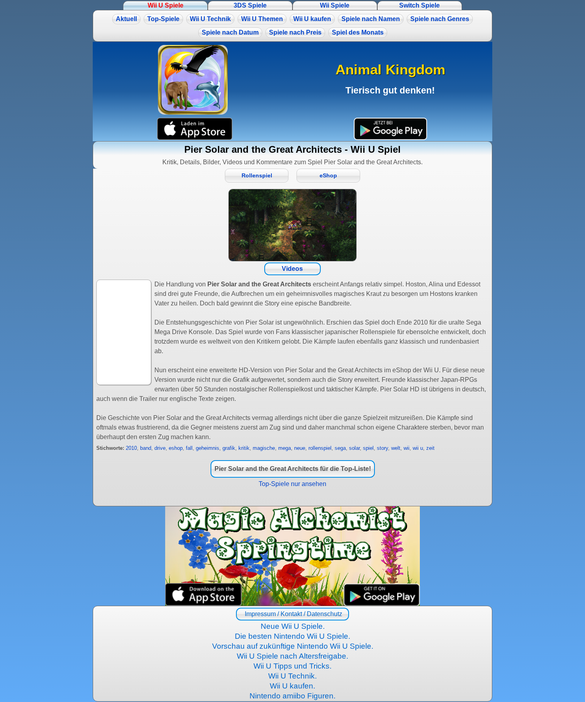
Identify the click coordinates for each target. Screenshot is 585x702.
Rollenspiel (257, 176)
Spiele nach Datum (230, 32)
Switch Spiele (419, 5)
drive (160, 448)
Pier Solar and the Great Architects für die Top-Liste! (292, 468)
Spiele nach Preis (295, 32)
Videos (292, 268)
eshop (176, 448)
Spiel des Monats (358, 32)
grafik (228, 448)
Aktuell (126, 19)
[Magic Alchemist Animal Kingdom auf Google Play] (390, 129)
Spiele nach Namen (370, 19)
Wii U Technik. (292, 676)
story (382, 448)
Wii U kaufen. (292, 686)
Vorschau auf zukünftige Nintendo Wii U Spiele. (292, 646)
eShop (328, 176)
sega (340, 448)
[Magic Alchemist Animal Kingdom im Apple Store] (194, 129)
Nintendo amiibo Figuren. (292, 696)
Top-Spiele (163, 19)
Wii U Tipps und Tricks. (293, 666)
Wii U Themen (262, 19)
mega (284, 448)
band (145, 448)
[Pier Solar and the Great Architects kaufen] (292, 225)
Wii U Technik (210, 19)
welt (395, 448)
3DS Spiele (250, 5)
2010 (131, 448)
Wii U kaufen (312, 19)
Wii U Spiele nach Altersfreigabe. (292, 656)
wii (407, 448)
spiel (368, 448)
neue (299, 448)
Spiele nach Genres (439, 19)
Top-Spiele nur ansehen (292, 483)
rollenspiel (320, 448)
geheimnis (207, 448)
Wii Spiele (334, 5)
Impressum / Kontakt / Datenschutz (292, 614)
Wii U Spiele (165, 5)
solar (354, 448)
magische (264, 448)
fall (189, 448)
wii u (418, 448)
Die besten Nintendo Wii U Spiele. (292, 636)
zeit (430, 448)
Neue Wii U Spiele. (293, 626)
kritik (244, 448)
